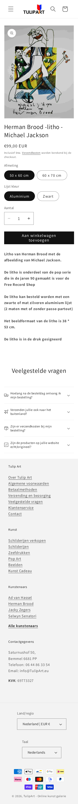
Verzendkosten (31, 153)
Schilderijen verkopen (27, 540)
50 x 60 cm (19, 175)
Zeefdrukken (19, 552)
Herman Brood (20, 603)
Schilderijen (18, 546)
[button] (11, 9)
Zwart (48, 196)
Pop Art (14, 558)
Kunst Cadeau (20, 570)
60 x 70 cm (52, 175)
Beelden (15, 564)
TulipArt (29, 796)
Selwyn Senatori (22, 616)
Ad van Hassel (20, 597)
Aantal (9, 208)
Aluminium (20, 196)
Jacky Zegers (19, 609)
